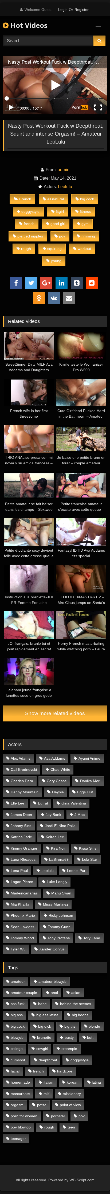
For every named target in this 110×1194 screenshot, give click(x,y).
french (29, 224)
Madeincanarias (24, 893)
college (17, 1048)
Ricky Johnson (61, 915)
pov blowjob (21, 1127)
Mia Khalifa (20, 904)
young (56, 261)
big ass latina (47, 1015)
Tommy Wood (22, 938)
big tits (69, 1026)
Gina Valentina (73, 803)
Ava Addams (54, 758)
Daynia (58, 792)
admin (63, 169)
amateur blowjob (52, 981)
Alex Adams (20, 758)
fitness (85, 211)
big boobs (80, 1015)
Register (81, 9)
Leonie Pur (76, 870)
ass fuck (18, 1004)
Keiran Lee (55, 837)
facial (15, 1071)
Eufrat (43, 803)
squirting (54, 248)
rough (26, 248)
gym (85, 224)
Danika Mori (90, 781)
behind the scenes (75, 1004)
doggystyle (30, 211)
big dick (44, 1026)
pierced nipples (30, 236)
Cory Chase (57, 781)
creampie (69, 1048)
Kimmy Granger (24, 848)
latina (96, 1082)
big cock (87, 199)
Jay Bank (53, 814)
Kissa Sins (87, 848)
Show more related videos (55, 713)
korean (72, 1082)
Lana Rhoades (23, 859)
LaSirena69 (59, 859)
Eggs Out (85, 792)
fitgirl (60, 211)
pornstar (58, 1116)
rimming (88, 236)
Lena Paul (19, 870)
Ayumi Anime (89, 758)
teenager (18, 1138)
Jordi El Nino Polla (60, 826)
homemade (20, 1082)
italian (48, 1082)
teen (71, 1127)
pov (62, 236)
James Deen (21, 814)
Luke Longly (57, 882)
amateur (18, 981)
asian (75, 992)
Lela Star (89, 859)
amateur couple (24, 992)
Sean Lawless (22, 927)
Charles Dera (22, 781)
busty (69, 1037)
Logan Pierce (22, 882)
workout (84, 248)
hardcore (64, 1071)
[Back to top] (93, 1178)
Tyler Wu (18, 949)
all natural (55, 199)
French (25, 199)
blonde (94, 1026)
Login (63, 9)
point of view (70, 1105)
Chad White (60, 769)
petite (41, 1105)
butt (90, 1037)
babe (42, 1004)
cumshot (18, 1060)
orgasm (17, 1105)
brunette (44, 1037)
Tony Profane (59, 938)
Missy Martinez (55, 904)
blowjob (17, 1037)
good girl (57, 224)
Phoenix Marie (23, 915)
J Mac (79, 814)
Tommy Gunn (59, 927)
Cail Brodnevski (24, 769)
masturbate (20, 1094)
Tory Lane (91, 938)
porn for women (24, 1116)
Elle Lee (17, 803)
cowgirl (42, 1048)
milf (46, 1094)
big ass (17, 1015)
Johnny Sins (21, 826)
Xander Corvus (52, 949)
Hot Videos (28, 25)
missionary (72, 1094)
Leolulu (65, 186)
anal (54, 992)
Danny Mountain (24, 792)
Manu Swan (61, 893)
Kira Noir (58, 848)
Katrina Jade (21, 837)
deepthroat (48, 1060)
